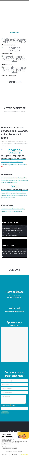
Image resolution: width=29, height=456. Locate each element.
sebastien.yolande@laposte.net (14, 311)
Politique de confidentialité (14, 431)
